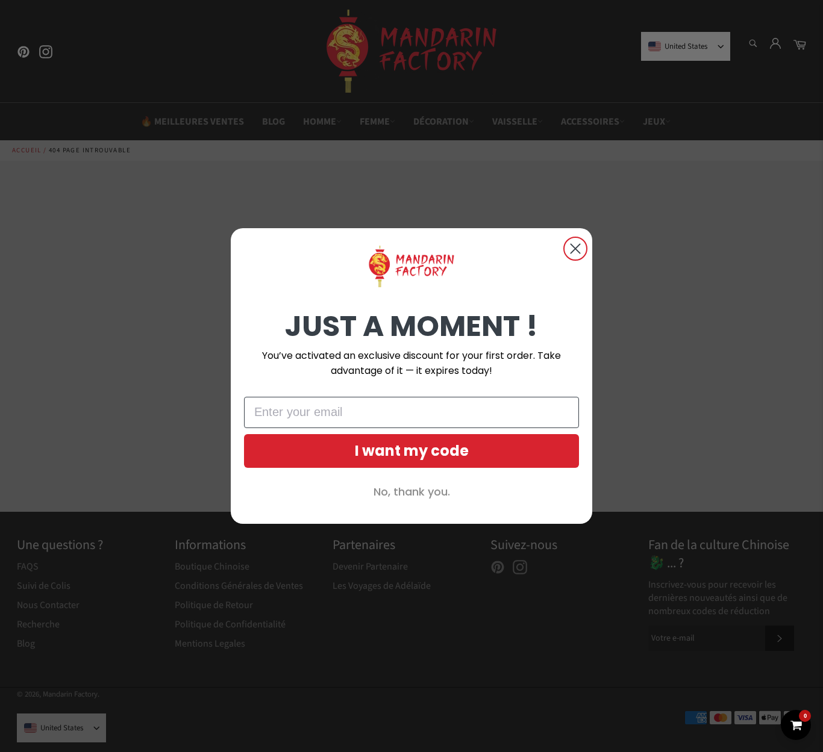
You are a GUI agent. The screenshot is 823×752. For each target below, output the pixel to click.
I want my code (412, 451)
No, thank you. (412, 491)
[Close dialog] (575, 248)
